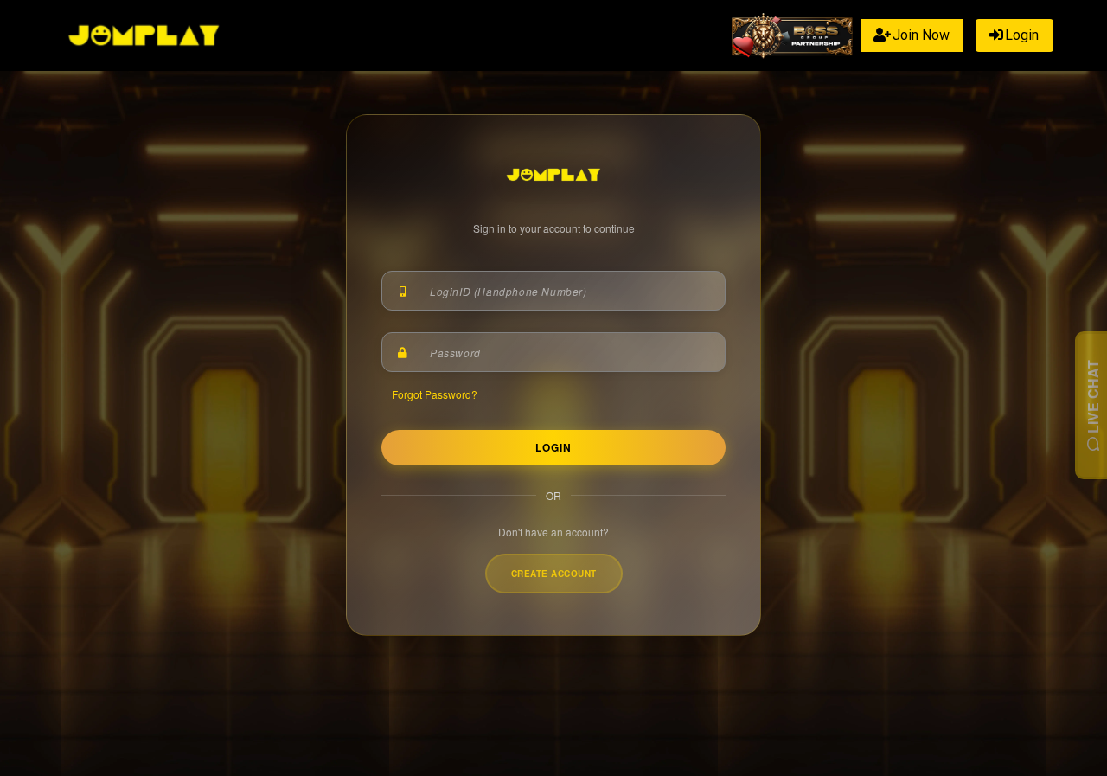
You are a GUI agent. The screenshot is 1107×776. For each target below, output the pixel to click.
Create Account (554, 574)
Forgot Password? (434, 394)
